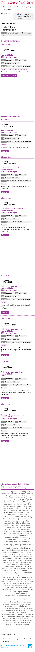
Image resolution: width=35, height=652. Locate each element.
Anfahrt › (3, 69)
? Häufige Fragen (27, 7)
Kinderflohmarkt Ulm (8, 23)
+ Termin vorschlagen (15, 7)
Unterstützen (5, 641)
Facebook (12, 639)
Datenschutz (27, 639)
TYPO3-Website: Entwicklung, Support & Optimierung (12, 646)
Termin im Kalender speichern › (18, 69)
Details (4, 151)
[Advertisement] (17, 98)
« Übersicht (5, 7)
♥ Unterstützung (6, 9)
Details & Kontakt (8, 76)
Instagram (5, 639)
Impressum (19, 639)
